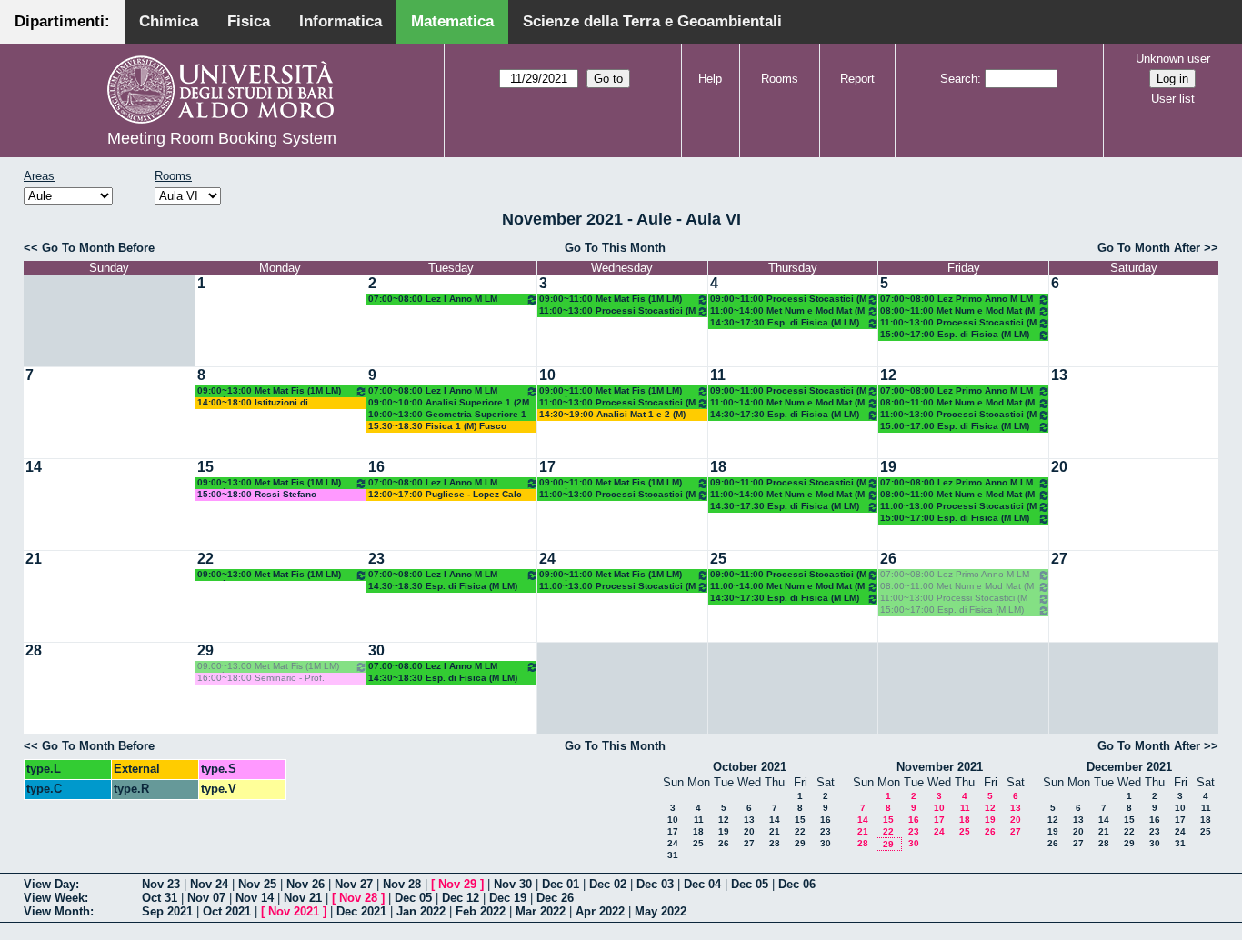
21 (33, 558)
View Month (57, 911)
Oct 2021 (227, 911)
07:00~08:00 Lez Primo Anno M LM (956, 299)
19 (888, 467)
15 (205, 467)
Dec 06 (797, 884)
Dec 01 (560, 884)
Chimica (168, 21)
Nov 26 (305, 884)
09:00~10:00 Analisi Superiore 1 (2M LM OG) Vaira (448, 403)
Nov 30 (513, 884)
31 (672, 855)
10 (547, 375)
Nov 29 (457, 884)
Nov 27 (354, 884)
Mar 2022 (541, 911)
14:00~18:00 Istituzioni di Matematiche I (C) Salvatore (258, 403)
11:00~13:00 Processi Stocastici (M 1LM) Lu (617, 311)
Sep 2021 (167, 911)
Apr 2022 (600, 911)
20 (1059, 467)
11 (718, 375)
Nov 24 (209, 884)
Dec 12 (460, 898)
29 (205, 650)
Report (857, 78)
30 (376, 650)
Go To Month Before (98, 248)
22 (205, 558)
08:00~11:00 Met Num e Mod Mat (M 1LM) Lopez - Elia (957, 311)
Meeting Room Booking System (221, 138)
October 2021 (749, 767)
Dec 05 (749, 884)
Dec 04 (702, 884)
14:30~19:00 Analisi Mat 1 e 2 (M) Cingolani (612, 415)
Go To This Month (615, 248)
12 (888, 375)
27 (1059, 558)
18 (718, 467)
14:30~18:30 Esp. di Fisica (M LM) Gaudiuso (442, 587)
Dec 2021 (361, 911)
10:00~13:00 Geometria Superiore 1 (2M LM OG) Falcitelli (447, 415)
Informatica (340, 21)
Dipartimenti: (62, 21)
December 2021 (1129, 767)
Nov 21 (303, 898)
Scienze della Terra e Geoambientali (652, 21)
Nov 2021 (293, 911)
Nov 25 (257, 884)
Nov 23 (161, 884)
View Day (49, 884)
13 (1059, 375)
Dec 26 (555, 898)
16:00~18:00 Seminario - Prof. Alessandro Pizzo (261, 679)
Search (958, 78)
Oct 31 (159, 898)
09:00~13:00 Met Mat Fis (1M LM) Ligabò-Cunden (269, 391)
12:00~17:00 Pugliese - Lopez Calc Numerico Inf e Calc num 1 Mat (445, 495)
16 (376, 467)
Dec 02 (607, 884)
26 (888, 558)
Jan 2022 (421, 911)
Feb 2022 (481, 911)
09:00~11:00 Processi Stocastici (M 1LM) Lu (788, 299)
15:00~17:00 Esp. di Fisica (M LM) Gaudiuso (954, 335)
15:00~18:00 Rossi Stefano (256, 494)
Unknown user (1173, 58)
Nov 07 (206, 898)
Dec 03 (655, 884)
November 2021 (939, 767)
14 (33, 467)
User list (1173, 98)
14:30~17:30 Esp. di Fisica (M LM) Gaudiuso (784, 323)
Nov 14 (254, 898)
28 (33, 650)
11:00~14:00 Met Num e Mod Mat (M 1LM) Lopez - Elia (787, 311)
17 (547, 467)
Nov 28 (402, 884)
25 (718, 558)
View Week (54, 898)
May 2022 (660, 911)
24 (547, 558)
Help (710, 78)
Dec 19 (507, 898)
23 (376, 558)
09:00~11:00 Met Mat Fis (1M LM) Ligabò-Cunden (610, 299)
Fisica (248, 21)
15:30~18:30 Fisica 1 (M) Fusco (437, 426)
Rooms (779, 78)
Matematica (452, 21)
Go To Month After (1148, 248)
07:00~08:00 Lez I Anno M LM (432, 299)
